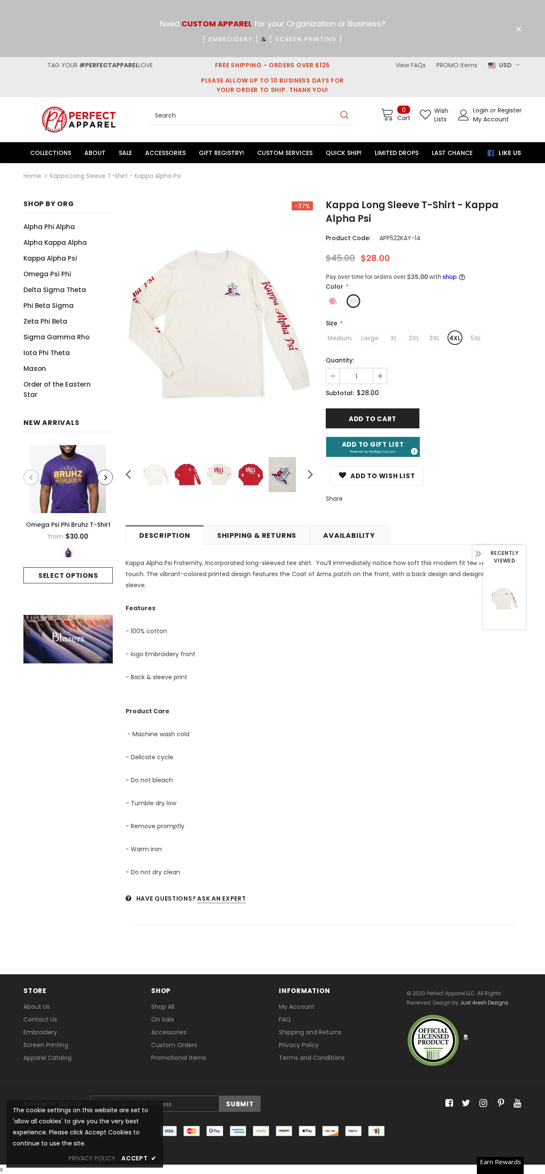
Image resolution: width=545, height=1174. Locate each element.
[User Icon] (464, 115)
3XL (434, 338)
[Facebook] (447, 1103)
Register (510, 110)
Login (481, 110)
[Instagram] (481, 1103)
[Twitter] (464, 1103)
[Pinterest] (498, 1103)
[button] (373, 447)
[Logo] (78, 119)
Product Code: (348, 238)
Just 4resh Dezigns (484, 1002)
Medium (339, 338)
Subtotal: (340, 393)
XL (393, 338)
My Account (491, 119)
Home (32, 176)
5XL (475, 338)
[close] (518, 29)
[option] (68, 514)
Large (370, 338)
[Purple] (68, 552)
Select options (68, 575)
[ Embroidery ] (231, 39)
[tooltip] (414, 451)
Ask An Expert (221, 898)
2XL (414, 338)
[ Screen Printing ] (306, 39)
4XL (455, 338)
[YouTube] (516, 1103)
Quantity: (340, 360)
